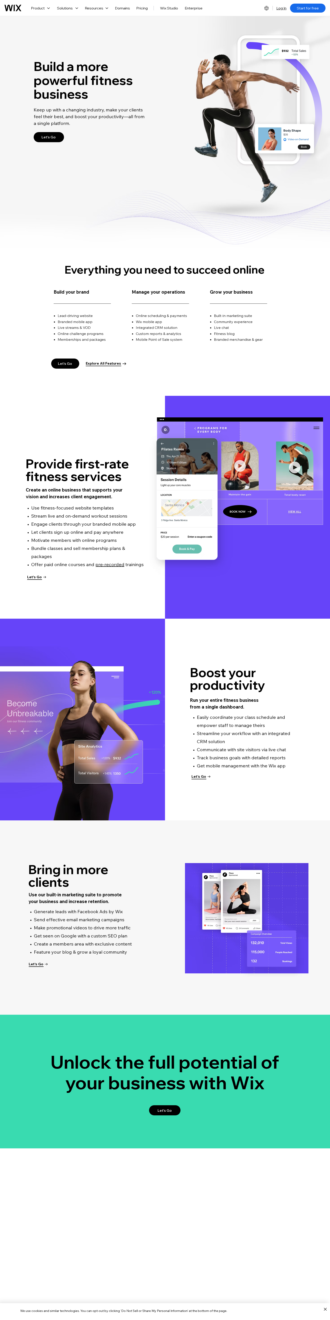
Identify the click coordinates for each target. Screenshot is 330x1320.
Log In (281, 8)
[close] (325, 1309)
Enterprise (193, 8)
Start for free (308, 8)
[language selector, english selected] (266, 8)
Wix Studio (169, 8)
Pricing (142, 8)
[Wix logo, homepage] (12, 8)
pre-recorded (109, 564)
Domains (122, 8)
